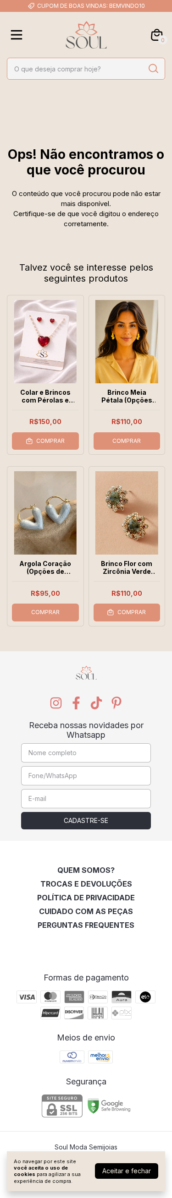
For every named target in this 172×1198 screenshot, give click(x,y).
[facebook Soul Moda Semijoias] (76, 703)
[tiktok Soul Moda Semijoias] (96, 703)
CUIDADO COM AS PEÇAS (86, 911)
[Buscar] (153, 68)
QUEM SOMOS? (86, 870)
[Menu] (18, 34)
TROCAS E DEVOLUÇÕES (86, 883)
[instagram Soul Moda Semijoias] (56, 703)
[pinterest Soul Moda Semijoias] (116, 703)
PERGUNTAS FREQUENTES (86, 925)
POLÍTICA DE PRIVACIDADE (86, 897)
